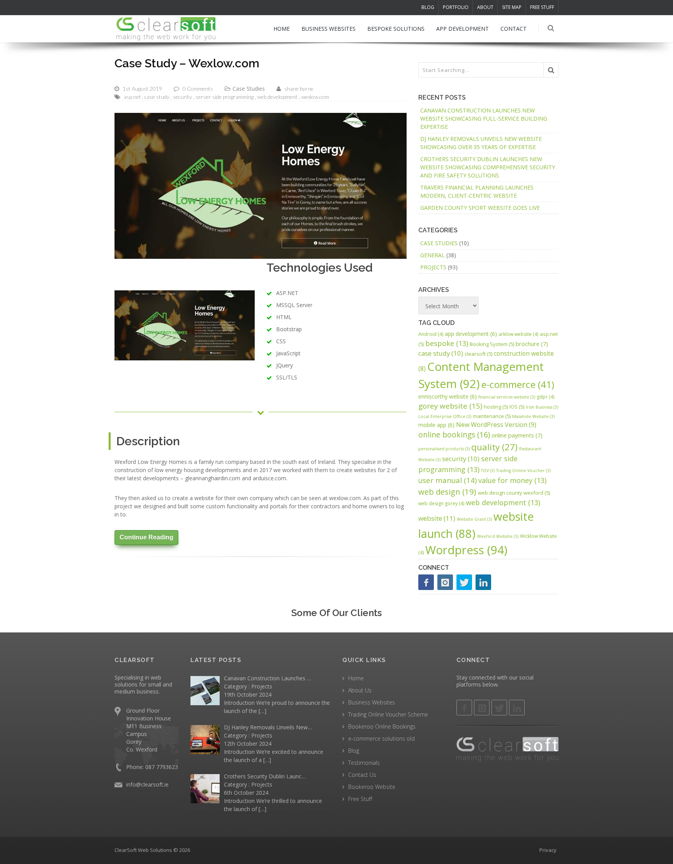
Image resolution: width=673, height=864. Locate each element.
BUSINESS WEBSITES (328, 28)
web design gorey (441, 503)
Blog (353, 750)
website (436, 518)
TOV (488, 470)
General (432, 255)
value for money (512, 480)
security (182, 96)
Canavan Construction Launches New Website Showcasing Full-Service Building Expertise (483, 118)
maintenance (492, 416)
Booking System (492, 344)
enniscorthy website (447, 396)
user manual (447, 480)
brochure (532, 344)
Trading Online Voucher (523, 470)
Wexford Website (497, 536)
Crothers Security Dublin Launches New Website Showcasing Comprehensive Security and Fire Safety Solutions (487, 167)
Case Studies (249, 88)
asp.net (132, 96)
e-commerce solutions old (381, 738)
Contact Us (362, 774)
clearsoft (478, 353)
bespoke (446, 343)
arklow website (518, 334)
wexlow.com (315, 96)
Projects (433, 267)
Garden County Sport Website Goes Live (480, 207)
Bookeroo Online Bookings (382, 726)
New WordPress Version (496, 424)
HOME (281, 28)
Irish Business (542, 407)
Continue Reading (146, 537)
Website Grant (474, 519)
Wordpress (466, 550)
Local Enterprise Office (444, 416)
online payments (517, 435)
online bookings (454, 434)
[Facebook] (426, 582)
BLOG (427, 7)
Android (430, 334)
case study (156, 96)
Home (356, 678)
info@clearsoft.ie (147, 784)
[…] (262, 711)
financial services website (506, 397)
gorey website (450, 406)
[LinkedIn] (483, 582)
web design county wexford (514, 492)
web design (447, 491)
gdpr (545, 396)
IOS (516, 406)
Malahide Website (533, 416)
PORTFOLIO (456, 7)
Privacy (548, 849)
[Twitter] (464, 582)
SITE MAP (511, 7)
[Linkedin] (517, 707)
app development (471, 333)
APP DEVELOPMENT (462, 28)
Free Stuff (360, 799)
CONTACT (513, 28)
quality (494, 447)
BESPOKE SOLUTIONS (396, 28)
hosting (496, 406)
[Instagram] (445, 582)
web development (277, 96)
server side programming (225, 96)
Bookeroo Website (371, 786)
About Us (360, 690)
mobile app (436, 424)
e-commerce (517, 384)
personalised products (444, 448)
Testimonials (364, 762)
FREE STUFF (542, 7)
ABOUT (485, 7)
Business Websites (371, 702)
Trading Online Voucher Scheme (388, 714)
